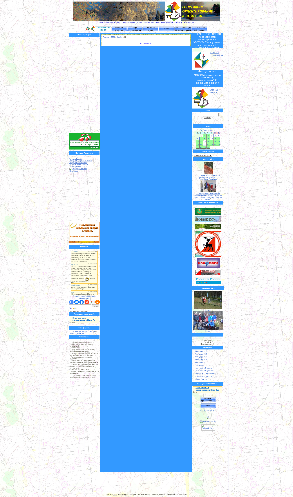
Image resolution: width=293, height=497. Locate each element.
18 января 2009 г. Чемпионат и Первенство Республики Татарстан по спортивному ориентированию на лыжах (208, 196)
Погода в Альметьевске (78, 166)
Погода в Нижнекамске (78, 163)
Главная (106, 37)
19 (219, 141)
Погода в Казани (75, 159)
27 (198, 147)
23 (208, 144)
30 (208, 147)
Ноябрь (119, 37)
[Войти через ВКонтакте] (76, 302)
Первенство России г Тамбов (83, 331)
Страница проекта (214, 91)
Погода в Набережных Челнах (80, 161)
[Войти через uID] (71, 302)
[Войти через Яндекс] (87, 302)
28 (201, 147)
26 (219, 144)
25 (215, 144)
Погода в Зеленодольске (78, 164)
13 (198, 141)
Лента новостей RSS (208, 410)
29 (205, 147)
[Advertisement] (84, 85)
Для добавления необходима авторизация (84, 297)
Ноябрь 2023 (208, 130)
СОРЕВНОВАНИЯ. (77, 333)
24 (212, 144)
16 (208, 141)
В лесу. (208, 310)
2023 (113, 37)
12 (219, 138)
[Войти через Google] (92, 302)
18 (215, 141)
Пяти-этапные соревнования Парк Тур (84, 319)
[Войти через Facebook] (81, 302)
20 (198, 144)
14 (201, 141)
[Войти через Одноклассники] (97, 302)
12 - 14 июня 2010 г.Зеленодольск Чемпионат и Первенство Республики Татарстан (208, 177)
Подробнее (73, 171)
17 (212, 141)
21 (201, 144)
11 (215, 138)
